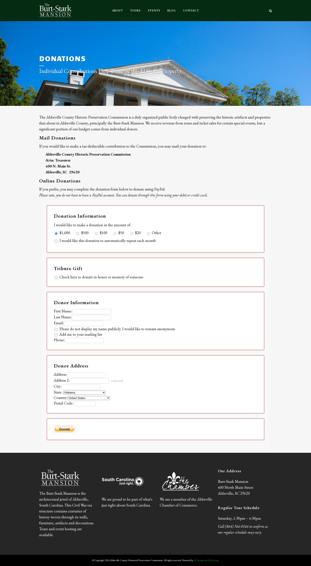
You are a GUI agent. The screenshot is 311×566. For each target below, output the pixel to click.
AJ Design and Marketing (206, 560)
